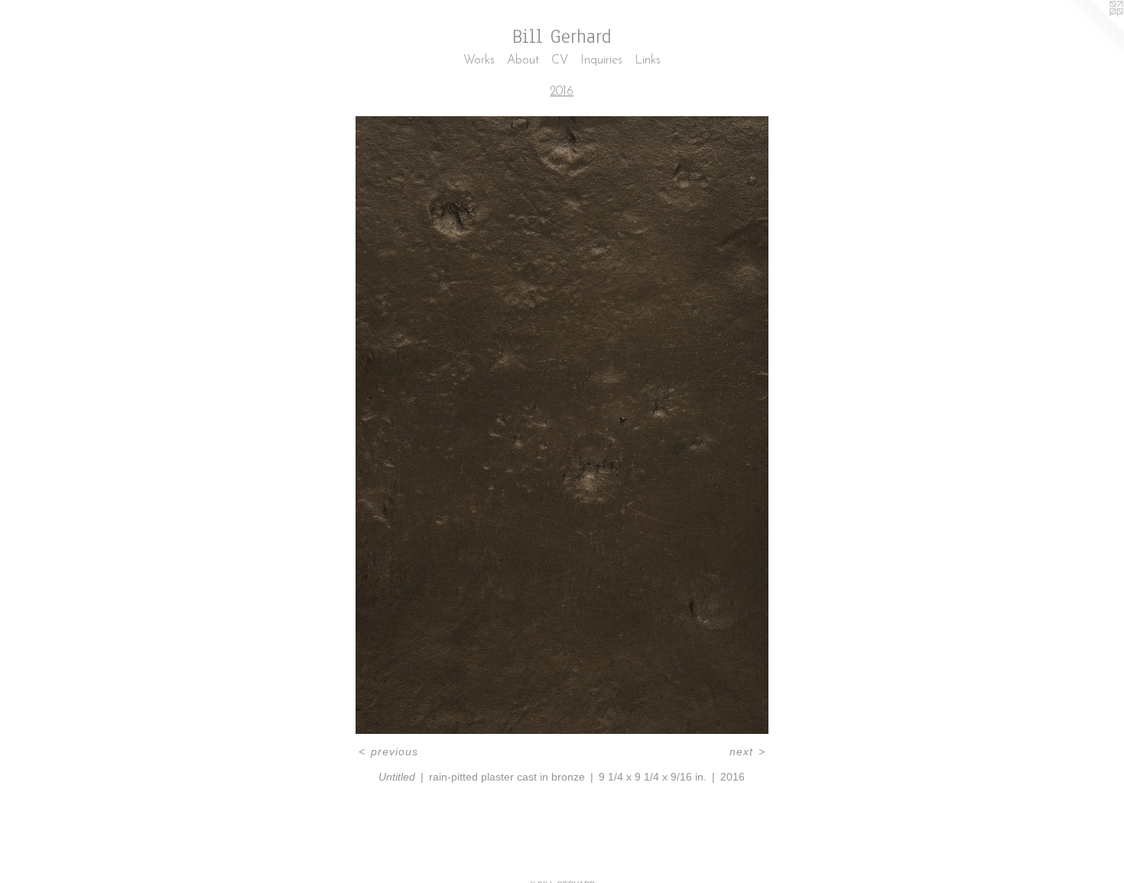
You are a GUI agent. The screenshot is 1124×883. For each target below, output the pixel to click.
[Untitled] (562, 425)
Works (479, 60)
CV (559, 60)
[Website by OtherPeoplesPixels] (1093, 30)
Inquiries (601, 60)
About (523, 60)
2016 (561, 92)
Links (648, 60)
